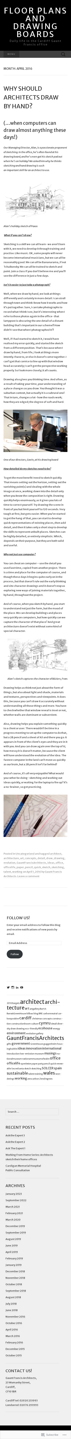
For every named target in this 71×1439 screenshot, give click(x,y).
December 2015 (15, 1349)
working (17, 871)
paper (20, 867)
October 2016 (14, 1323)
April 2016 (12, 1329)
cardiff (25, 1018)
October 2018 (14, 1284)
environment (16, 1033)
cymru (45, 1023)
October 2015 (14, 1355)
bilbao (30, 1013)
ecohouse (45, 1028)
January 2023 (14, 1193)
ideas (50, 862)
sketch (46, 867)
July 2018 (11, 1303)
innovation (34, 1048)
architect (55, 853)
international (51, 1048)
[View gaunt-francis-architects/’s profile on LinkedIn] (17, 987)
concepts (30, 858)
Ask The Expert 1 (15, 1148)
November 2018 (15, 1278)
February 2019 (14, 1258)
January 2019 (14, 1265)
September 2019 (16, 1232)
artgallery (34, 1009)
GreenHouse (36, 1044)
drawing (59, 858)
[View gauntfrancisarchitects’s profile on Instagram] (12, 987)
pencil (29, 867)
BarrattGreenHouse (16, 1013)
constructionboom (21, 1023)
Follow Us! (18, 917)
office (59, 862)
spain (58, 1068)
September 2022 (16, 1200)
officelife (9, 867)
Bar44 (43, 1009)
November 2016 (15, 1316)
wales (49, 1073)
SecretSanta (17, 1068)
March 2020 (13, 1219)
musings (50, 1053)
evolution (9, 862)
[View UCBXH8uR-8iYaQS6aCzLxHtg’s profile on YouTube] (21, 987)
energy (56, 1028)
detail (41, 858)
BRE (41, 1013)
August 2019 (13, 1239)
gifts (9, 1044)
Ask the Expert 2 (15, 1142)
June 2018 (12, 1310)
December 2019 (15, 1226)
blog (36, 1013)
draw (49, 858)
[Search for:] (63, 54)
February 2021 (14, 1213)
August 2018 (13, 1297)
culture (34, 1023)
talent (7, 871)
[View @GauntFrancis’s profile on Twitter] (8, 987)
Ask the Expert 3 (15, 1135)
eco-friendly (31, 1028)
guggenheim (50, 1044)
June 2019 (12, 1245)
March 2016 (13, 1336)
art (22, 858)
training (39, 1074)
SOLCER (47, 1068)
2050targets (13, 1003)
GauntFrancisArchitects (31, 862)
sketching (57, 867)
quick (37, 867)
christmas (37, 1018)
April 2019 (12, 1252)
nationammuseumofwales (36, 1059)
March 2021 (13, 1206)
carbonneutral (50, 1013)
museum (39, 1053)
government (21, 1043)
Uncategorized (25, 853)
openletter (26, 1063)
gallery (39, 1033)
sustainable (17, 1073)
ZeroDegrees (45, 1079)
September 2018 (16, 1290)
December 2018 (15, 1271)
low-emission (27, 1053)
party (40, 1063)
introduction (13, 1053)
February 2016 (14, 1342)
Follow (15, 954)
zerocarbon (33, 1079)
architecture (11, 858)
